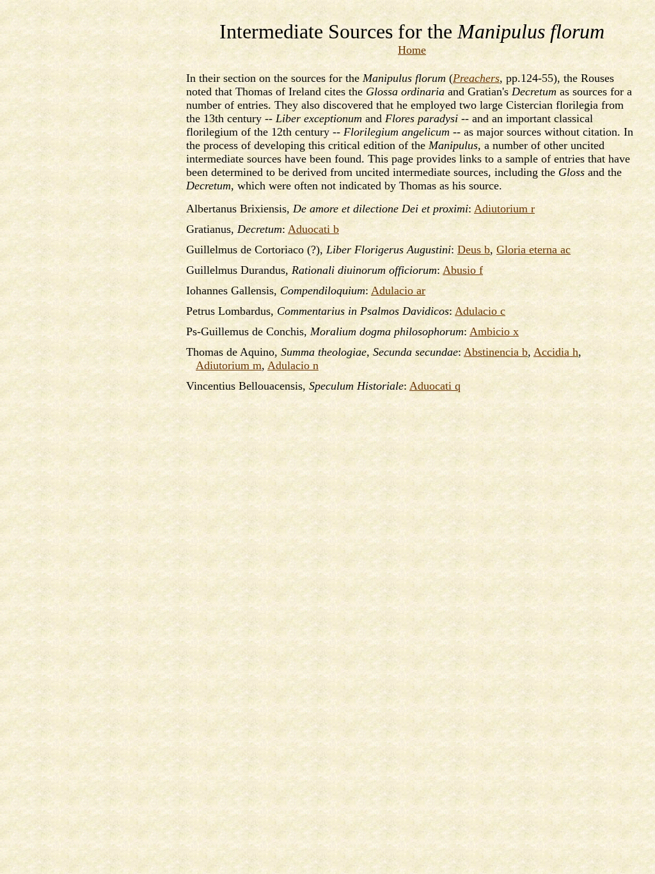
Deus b (473, 249)
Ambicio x (494, 331)
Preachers (476, 78)
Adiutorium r (504, 208)
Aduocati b (313, 229)
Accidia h (555, 352)
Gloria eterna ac (533, 249)
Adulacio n (293, 365)
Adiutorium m (229, 365)
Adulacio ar (398, 290)
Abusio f (463, 270)
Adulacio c (480, 311)
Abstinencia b (496, 352)
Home (412, 50)
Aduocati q (435, 385)
